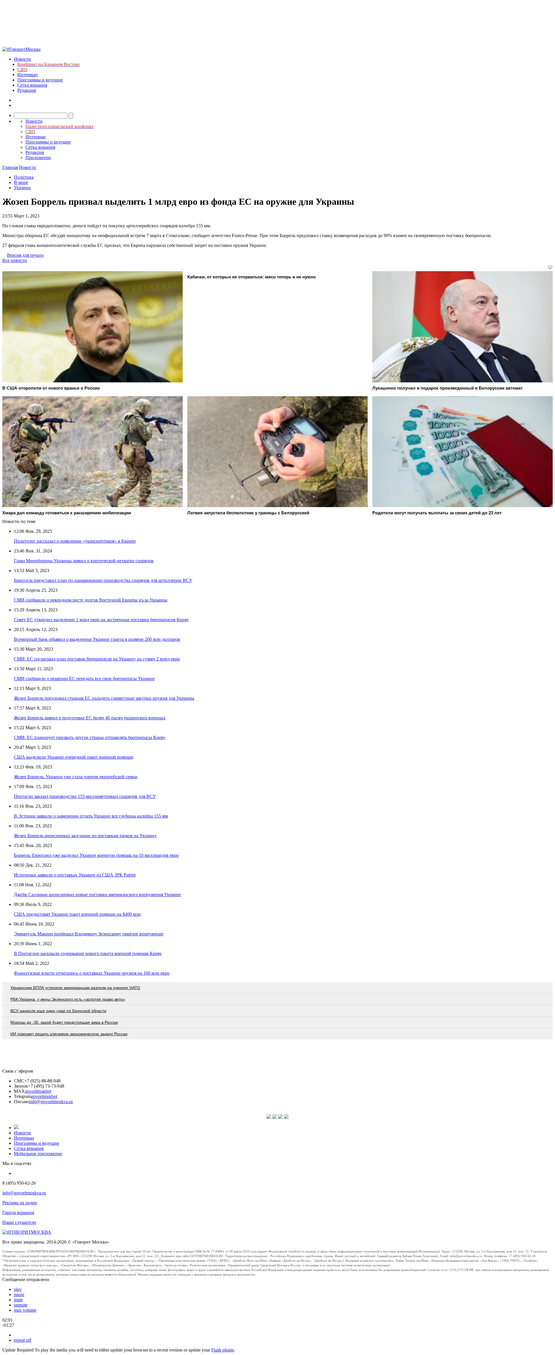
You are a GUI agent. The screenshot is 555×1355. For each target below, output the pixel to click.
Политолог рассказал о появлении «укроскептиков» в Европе (75, 541)
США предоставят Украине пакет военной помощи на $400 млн (77, 914)
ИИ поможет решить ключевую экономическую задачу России (68, 1034)
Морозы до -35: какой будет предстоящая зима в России (64, 1022)
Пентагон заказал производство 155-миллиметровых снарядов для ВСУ (85, 796)
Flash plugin (222, 1349)
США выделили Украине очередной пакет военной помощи (73, 757)
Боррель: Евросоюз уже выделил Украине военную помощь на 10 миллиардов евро (96, 855)
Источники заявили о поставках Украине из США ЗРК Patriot (75, 874)
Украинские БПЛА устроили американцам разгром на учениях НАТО (75, 987)
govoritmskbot (38, 1091)
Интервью (27, 74)
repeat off (22, 1340)
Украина (22, 187)
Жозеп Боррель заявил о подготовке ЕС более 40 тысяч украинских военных (90, 717)
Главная (10, 167)
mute (18, 1299)
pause (19, 1294)
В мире (21, 182)
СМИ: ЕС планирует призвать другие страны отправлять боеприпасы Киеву (89, 737)
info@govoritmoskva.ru (51, 1101)
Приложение (38, 157)
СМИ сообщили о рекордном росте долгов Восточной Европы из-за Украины (90, 600)
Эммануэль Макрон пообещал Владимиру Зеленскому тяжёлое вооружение (88, 933)
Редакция (26, 90)
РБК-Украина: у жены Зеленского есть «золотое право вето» (67, 999)
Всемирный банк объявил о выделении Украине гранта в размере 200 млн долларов (97, 639)
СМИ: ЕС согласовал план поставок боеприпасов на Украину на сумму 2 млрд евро (97, 658)
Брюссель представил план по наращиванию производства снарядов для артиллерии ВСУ (103, 580)
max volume (25, 1310)
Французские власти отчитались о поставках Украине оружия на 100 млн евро (91, 973)
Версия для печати (25, 255)
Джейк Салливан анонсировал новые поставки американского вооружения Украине (97, 894)
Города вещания (18, 1212)
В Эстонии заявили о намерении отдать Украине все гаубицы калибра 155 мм (91, 816)
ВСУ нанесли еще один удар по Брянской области (58, 1010)
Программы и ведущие (40, 79)
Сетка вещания (32, 85)
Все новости (14, 260)
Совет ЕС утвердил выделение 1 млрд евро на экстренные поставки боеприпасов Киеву (101, 619)
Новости (22, 59)
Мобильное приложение (38, 1153)
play (18, 1289)
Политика (24, 177)
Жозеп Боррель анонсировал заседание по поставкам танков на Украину (85, 835)
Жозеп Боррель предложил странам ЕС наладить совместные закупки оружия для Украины (104, 698)
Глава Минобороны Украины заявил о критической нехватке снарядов (83, 560)
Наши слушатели (19, 1222)
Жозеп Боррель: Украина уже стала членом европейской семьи (75, 776)
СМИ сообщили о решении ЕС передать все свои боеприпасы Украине (84, 678)
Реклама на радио (19, 1202)
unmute (20, 1304)
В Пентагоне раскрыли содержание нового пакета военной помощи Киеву (88, 953)
